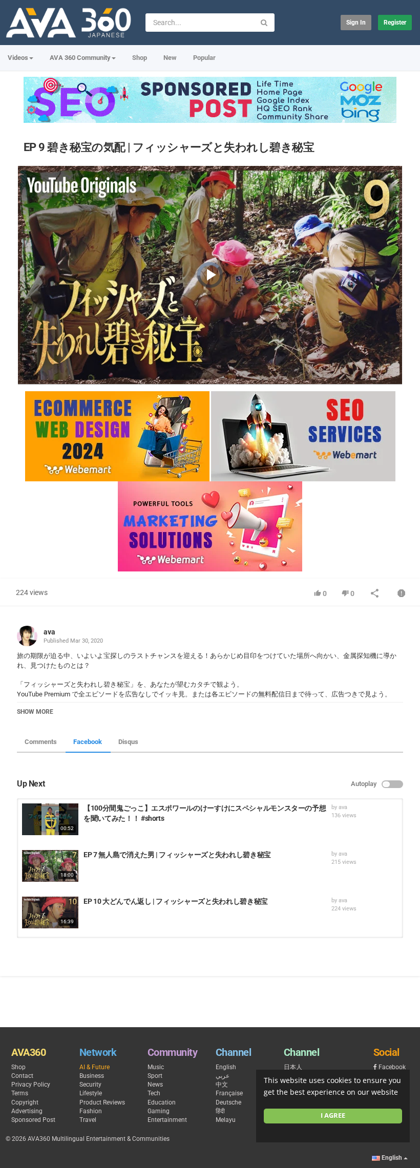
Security (90, 1084)
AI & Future (94, 1067)
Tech (154, 1093)
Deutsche (228, 1102)
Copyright (24, 1102)
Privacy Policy (30, 1084)
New (170, 57)
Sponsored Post (33, 1119)
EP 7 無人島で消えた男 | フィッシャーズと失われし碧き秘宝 (177, 855)
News (155, 1084)
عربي (222, 1075)
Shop (139, 57)
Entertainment (167, 1119)
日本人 (293, 1067)
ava (49, 632)
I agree (333, 1115)
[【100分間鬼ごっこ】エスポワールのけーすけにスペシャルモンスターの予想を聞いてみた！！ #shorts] (50, 819)
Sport (155, 1075)
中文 (222, 1084)
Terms (19, 1093)
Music (156, 1067)
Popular (204, 57)
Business (91, 1075)
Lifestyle (90, 1093)
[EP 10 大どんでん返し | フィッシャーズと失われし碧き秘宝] (50, 912)
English (226, 1067)
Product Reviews (102, 1102)
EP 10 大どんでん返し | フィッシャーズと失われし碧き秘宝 (175, 901)
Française (229, 1093)
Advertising (27, 1111)
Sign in (356, 22)
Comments (41, 742)
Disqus (128, 742)
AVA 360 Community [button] (80, 57)
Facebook (87, 742)
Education (162, 1102)
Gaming (159, 1111)
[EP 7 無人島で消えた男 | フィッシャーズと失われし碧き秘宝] (50, 866)
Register (395, 22)
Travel (87, 1119)
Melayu (226, 1119)
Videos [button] (18, 57)
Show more (35, 711)
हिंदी (220, 1111)
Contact (22, 1075)
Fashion (90, 1111)
